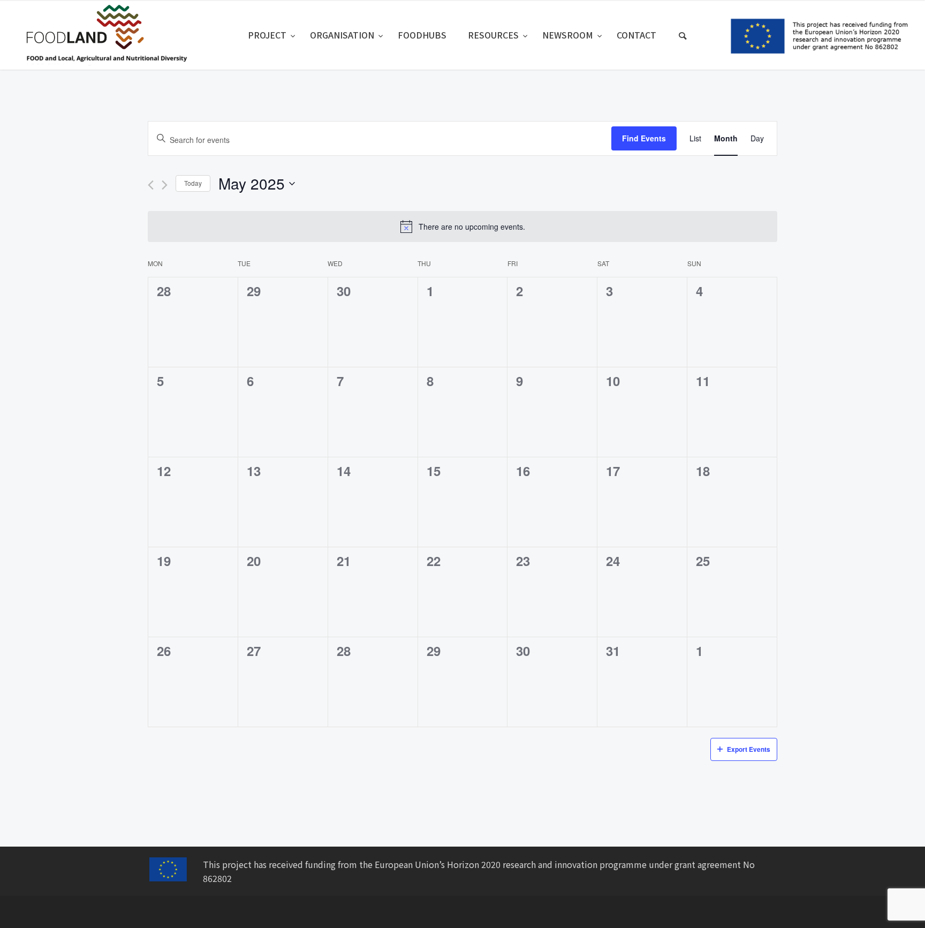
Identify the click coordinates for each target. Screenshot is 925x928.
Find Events (644, 138)
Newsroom (568, 34)
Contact (636, 34)
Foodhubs (422, 34)
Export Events (748, 749)
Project (268, 34)
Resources (494, 34)
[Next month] (165, 185)
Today (193, 182)
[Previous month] (151, 185)
